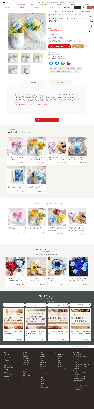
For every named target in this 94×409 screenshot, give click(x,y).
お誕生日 (52, 72)
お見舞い (42, 383)
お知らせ (76, 362)
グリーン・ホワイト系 (27, 381)
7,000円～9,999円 (26, 358)
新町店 (7, 360)
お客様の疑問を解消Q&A (78, 359)
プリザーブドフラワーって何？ (79, 356)
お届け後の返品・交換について (56, 58)
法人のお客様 (67, 7)
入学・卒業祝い (43, 371)
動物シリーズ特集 (61, 369)
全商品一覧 (63, 11)
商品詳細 (60, 82)
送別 (41, 358)
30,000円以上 (25, 364)
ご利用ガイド (7, 363)
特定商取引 (6, 376)
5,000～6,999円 (61, 72)
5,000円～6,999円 (26, 356)
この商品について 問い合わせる (78, 46)
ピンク (24, 373)
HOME (56, 11)
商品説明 (33, 82)
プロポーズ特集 (60, 354)
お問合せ (87, 4)
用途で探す (40, 352)
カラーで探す (24, 369)
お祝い (76, 72)
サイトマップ (7, 379)
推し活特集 (60, 362)
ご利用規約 (6, 372)
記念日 (79, 68)
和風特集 (59, 364)
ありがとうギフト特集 (62, 371)
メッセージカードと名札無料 (80, 378)
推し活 (41, 385)
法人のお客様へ (76, 352)
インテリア (61, 68)
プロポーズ (42, 354)
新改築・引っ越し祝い (44, 373)
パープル (25, 379)
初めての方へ (75, 370)
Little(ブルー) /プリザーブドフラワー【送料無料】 (79, 11)
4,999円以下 (25, 354)
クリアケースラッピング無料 (80, 376)
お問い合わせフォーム (9, 367)
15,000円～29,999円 (26, 362)
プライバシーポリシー (9, 374)
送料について (51, 53)
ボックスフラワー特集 (62, 368)
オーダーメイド (52, 7)
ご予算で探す (24, 352)
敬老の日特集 (42, 356)
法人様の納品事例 (78, 354)
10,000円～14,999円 (26, 360)
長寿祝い (42, 377)
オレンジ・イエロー (27, 375)
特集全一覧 (77, 368)
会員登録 (59, 4)
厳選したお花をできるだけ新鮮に (81, 372)
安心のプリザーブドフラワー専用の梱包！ (81, 383)
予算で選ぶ (22, 7)
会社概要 (6, 369)
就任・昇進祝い (43, 369)
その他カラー (25, 382)
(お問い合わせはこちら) (76, 41)
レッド (24, 371)
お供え (41, 360)
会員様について (7, 365)
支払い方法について (53, 55)
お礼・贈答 (53, 68)
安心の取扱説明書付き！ (79, 380)
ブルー (70, 72)
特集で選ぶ (7, 7)
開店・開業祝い (43, 366)
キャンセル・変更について (55, 56)
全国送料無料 (77, 374)
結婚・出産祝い (71, 68)
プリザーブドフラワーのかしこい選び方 (82, 364)
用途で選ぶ (37, 7)
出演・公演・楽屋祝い (44, 387)
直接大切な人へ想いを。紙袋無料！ (81, 385)
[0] (90, 7)
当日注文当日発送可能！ (79, 387)
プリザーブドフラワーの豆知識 (80, 366)
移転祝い (42, 368)
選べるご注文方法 (78, 389)
